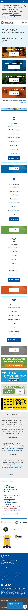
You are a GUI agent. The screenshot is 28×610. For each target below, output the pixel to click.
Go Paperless (8, 501)
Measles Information (14, 319)
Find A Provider (14, 149)
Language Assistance (6, 576)
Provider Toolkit (14, 251)
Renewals (14, 311)
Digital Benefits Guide (13, 308)
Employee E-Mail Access (19, 576)
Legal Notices (4, 579)
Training (14, 255)
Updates (14, 323)
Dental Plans (14, 199)
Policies (16, 600)
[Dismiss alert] (25, 6)
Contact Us (4, 567)
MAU (14, 267)
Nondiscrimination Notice (20, 573)
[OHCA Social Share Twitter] (6, 585)
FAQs (14, 335)
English (12, 510)
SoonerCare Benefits (14, 141)
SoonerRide (14, 153)
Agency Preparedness (14, 210)
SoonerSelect (8, 491)
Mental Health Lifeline (14, 315)
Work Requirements (10, 486)
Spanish (17, 510)
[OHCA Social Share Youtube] (9, 585)
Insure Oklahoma (14, 134)
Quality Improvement (10, 489)
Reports (14, 214)
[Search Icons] (22, 22)
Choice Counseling (14, 191)
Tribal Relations (14, 271)
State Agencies (23, 1)
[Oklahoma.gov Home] (2, 1)
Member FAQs (14, 206)
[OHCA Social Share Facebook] (2, 585)
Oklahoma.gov (4, 600)
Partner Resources (9, 499)
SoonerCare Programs (14, 137)
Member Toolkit (14, 130)
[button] (14, 54)
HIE (14, 327)
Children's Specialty (14, 203)
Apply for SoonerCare (14, 126)
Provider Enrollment (14, 247)
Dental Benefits (14, 145)
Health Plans (14, 195)
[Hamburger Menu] (26, 23)
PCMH (14, 263)
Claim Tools (13, 259)
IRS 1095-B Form (9, 487)
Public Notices (4, 573)
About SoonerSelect (14, 331)
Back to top (23, 555)
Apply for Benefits (14, 187)
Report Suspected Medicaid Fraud (18, 579)
